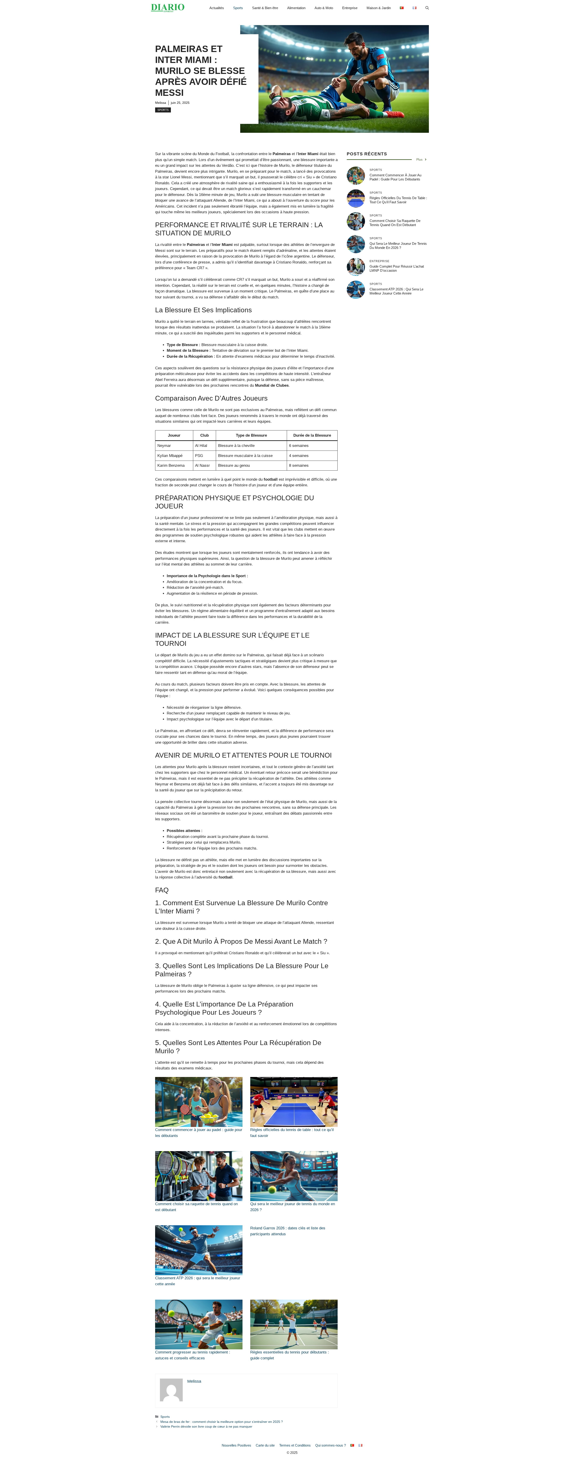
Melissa (160, 102)
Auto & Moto (324, 8)
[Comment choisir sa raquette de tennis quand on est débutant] (198, 1176)
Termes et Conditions (295, 1445)
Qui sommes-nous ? (330, 1445)
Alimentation (296, 8)
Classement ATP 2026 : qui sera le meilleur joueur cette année (396, 291)
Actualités (216, 8)
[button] (427, 8)
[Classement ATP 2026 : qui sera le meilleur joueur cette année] (198, 1250)
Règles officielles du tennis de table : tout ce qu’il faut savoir (398, 200)
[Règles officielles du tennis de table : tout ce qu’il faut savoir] (294, 1102)
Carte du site (265, 1445)
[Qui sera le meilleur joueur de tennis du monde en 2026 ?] (294, 1176)
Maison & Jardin (379, 8)
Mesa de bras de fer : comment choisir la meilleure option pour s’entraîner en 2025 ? (221, 1422)
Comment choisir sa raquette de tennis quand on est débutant (395, 223)
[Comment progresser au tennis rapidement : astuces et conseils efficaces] (198, 1325)
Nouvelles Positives (236, 1445)
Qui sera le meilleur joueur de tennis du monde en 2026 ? (398, 246)
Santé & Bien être (265, 8)
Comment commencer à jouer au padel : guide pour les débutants (395, 177)
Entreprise (349, 8)
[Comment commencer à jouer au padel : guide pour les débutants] (198, 1102)
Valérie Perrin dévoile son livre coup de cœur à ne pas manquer (206, 1426)
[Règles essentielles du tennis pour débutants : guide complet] (294, 1325)
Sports (238, 8)
